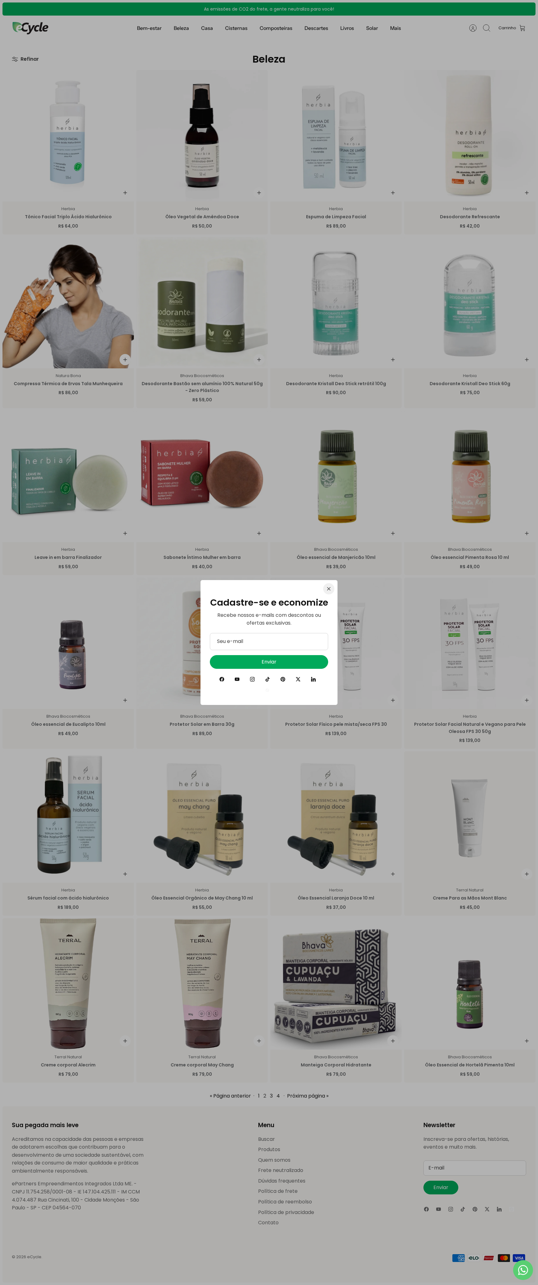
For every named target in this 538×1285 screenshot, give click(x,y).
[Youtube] (237, 679)
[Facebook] (222, 679)
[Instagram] (252, 679)
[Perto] (328, 588)
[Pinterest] (283, 679)
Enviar (269, 661)
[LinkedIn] (313, 679)
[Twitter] (298, 679)
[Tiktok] (268, 679)
